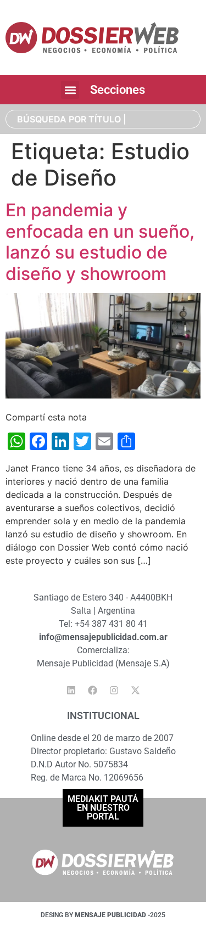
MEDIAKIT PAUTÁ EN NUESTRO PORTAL (103, 808)
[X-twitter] (135, 690)
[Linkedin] (71, 690)
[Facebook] (92, 690)
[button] (70, 90)
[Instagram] (113, 690)
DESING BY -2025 (103, 915)
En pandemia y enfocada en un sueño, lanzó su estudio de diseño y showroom (99, 241)
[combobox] (103, 119)
